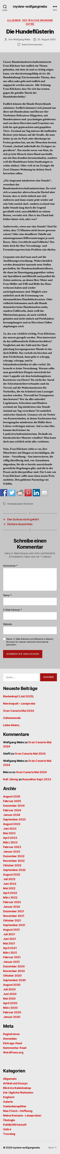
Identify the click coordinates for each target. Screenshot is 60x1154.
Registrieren (11, 1034)
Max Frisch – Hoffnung (17, 1111)
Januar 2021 (11, 961)
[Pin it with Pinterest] (28, 492)
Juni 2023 (9, 828)
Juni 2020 (10, 994)
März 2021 (10, 952)
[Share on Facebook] (3, 492)
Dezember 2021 (13, 911)
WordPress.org (13, 1052)
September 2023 (14, 819)
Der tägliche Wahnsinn (37, 20)
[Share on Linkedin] (36, 492)
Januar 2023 (11, 851)
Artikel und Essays (15, 1083)
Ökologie (9, 1120)
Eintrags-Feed (12, 1043)
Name (7, 595)
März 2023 (10, 842)
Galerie (8, 1101)
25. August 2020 (47, 39)
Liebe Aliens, (11, 725)
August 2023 (11, 824)
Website (7, 624)
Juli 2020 (9, 989)
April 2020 (10, 1003)
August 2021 (11, 929)
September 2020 (14, 980)
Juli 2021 (9, 934)
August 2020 (11, 984)
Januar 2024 (11, 814)
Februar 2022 (12, 902)
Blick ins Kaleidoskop (17, 1088)
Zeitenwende (12, 718)
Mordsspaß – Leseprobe (19, 703)
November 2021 (13, 915)
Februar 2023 (12, 847)
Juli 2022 (9, 879)
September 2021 (14, 925)
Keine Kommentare (32, 44)
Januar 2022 (11, 906)
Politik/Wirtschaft (14, 1124)
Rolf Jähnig (10, 779)
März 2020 (10, 1007)
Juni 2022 (9, 883)
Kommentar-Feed (14, 1047)
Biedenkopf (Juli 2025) (18, 696)
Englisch (8, 1097)
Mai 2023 (9, 833)
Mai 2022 (9, 888)
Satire (30, 24)
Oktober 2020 (12, 975)
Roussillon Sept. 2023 (36, 779)
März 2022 (10, 897)
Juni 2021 (9, 938)
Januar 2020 (11, 1017)
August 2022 (11, 874)
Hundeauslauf (14, 503)
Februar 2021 (12, 957)
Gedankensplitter (14, 1106)
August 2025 (11, 796)
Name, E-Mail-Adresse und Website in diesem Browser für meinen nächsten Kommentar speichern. (29, 642)
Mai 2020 (9, 998)
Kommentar (10, 565)
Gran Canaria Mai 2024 (18, 710)
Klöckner (28, 503)
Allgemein (14, 20)
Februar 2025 (12, 801)
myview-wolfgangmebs (30, 6)
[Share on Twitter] (12, 492)
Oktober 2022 (12, 865)
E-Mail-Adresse (12, 610)
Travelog (9, 1133)
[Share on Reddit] (20, 492)
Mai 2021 (9, 943)
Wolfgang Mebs (21, 39)
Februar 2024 (12, 810)
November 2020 (14, 971)
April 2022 (10, 893)
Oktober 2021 (12, 920)
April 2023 (10, 837)
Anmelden (10, 1038)
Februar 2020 (12, 1012)
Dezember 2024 (14, 805)
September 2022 (14, 870)
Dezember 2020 (14, 966)
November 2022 (14, 860)
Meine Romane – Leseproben (22, 1115)
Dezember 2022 (13, 856)
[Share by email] (44, 492)
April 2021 (10, 948)
